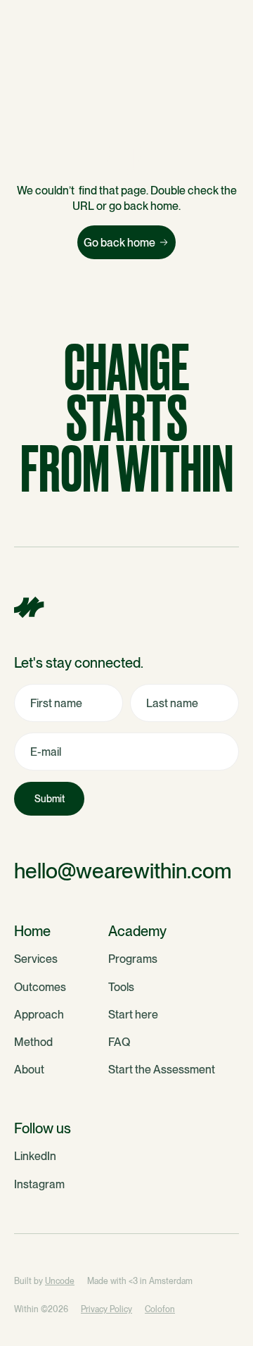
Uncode (59, 1281)
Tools (121, 987)
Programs (132, 959)
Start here (133, 1014)
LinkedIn (35, 1156)
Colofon (160, 1309)
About (29, 1069)
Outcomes (40, 987)
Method (33, 1042)
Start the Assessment (161, 1069)
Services (36, 959)
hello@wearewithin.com (123, 870)
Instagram (39, 1184)
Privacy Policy (106, 1309)
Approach (39, 1014)
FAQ (119, 1042)
